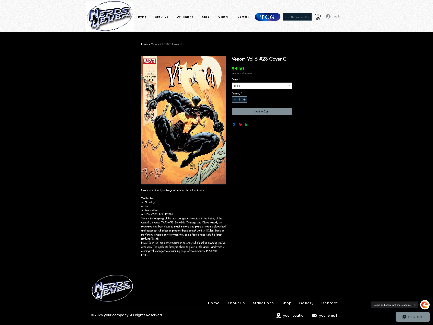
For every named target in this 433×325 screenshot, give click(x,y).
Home (144, 44)
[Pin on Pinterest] (240, 124)
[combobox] (262, 86)
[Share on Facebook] (234, 124)
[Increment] (245, 99)
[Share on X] (253, 124)
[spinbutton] (239, 99)
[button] (318, 17)
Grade (236, 79)
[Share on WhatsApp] (247, 124)
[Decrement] (234, 99)
